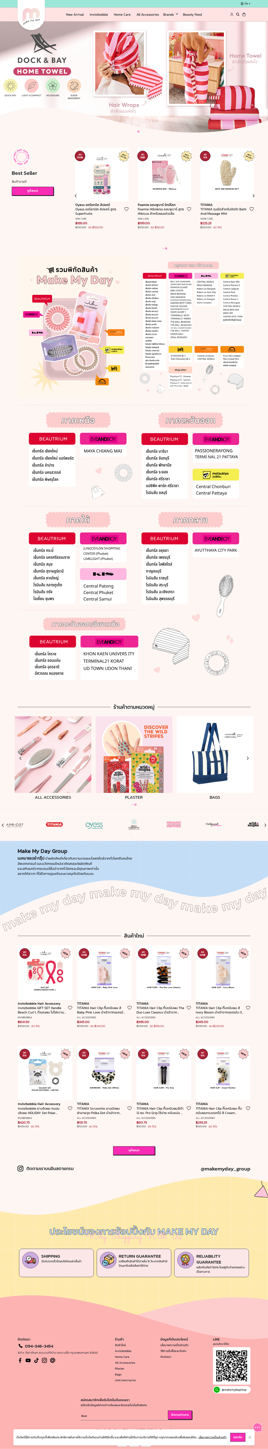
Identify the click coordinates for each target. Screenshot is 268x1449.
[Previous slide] (20, 758)
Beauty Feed (192, 14)
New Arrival (75, 14)
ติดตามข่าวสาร (180, 1415)
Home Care (122, 14)
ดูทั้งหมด (32, 191)
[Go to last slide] (76, 196)
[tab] (129, 131)
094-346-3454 (39, 1346)
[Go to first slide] (247, 758)
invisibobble (99, 14)
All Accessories (148, 14)
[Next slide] (253, 196)
